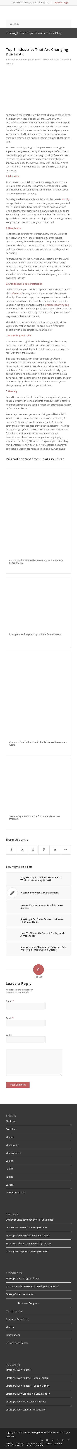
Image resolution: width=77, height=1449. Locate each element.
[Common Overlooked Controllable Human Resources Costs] (38, 694)
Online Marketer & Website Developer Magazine (32, 1286)
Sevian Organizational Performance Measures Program (34, 817)
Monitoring (11, 1145)
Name (10, 1001)
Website (10, 1035)
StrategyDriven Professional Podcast (26, 1401)
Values (9, 1160)
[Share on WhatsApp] (33, 849)
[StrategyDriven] (32, 13)
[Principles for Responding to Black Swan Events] (38, 603)
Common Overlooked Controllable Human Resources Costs (38, 743)
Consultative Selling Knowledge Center (27, 1227)
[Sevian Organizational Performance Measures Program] (38, 785)
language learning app (57, 304)
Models (10, 1327)
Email (9, 1018)
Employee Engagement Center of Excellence (29, 1219)
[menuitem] (9, 1444)
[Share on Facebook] (11, 849)
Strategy (10, 1121)
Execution (11, 1129)
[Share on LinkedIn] (55, 849)
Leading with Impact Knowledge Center (27, 1251)
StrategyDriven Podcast (18, 1369)
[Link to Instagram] (63, 1440)
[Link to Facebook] (58, 1440)
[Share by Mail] (65, 849)
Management (13, 1153)
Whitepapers (13, 1334)
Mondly (66, 199)
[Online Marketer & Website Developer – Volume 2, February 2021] (38, 512)
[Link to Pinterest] (68, 1440)
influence (16, 293)
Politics (9, 1168)
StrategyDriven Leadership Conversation (28, 1393)
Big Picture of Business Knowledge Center (28, 1243)
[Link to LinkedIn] (41, 1440)
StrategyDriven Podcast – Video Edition (27, 1377)
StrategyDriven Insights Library (22, 1278)
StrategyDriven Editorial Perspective (25, 1409)
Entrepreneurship (31, 59)
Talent (9, 1176)
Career (9, 1184)
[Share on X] (22, 849)
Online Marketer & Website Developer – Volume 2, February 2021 (36, 561)
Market (9, 1137)
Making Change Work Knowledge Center (27, 1235)
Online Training (14, 1311)
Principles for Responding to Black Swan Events (35, 634)
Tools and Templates (17, 1319)
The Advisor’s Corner (17, 1342)
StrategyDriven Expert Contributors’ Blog (33, 33)
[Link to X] (52, 1440)
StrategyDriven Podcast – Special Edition (27, 1385)
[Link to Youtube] (47, 1440)
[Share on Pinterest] (44, 849)
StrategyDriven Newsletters (21, 1294)
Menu (16, 23)
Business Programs (28, 1303)
